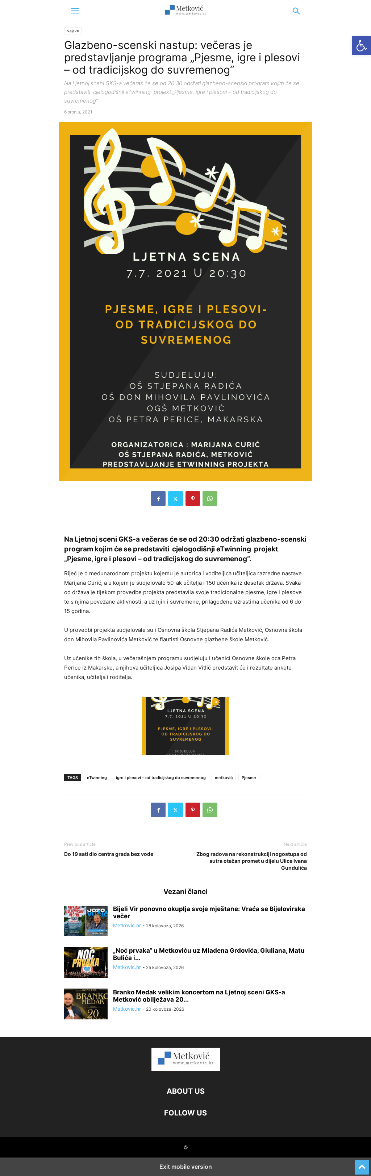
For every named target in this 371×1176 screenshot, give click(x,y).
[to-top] (362, 1164)
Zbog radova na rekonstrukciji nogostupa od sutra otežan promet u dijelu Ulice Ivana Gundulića (251, 861)
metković (224, 777)
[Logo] (185, 1069)
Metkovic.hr (127, 925)
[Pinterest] (193, 498)
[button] (75, 11)
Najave (73, 31)
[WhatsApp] (210, 498)
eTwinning (97, 777)
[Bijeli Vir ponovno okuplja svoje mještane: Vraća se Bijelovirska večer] (86, 921)
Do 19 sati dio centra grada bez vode (108, 854)
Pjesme (249, 777)
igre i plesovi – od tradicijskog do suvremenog (161, 777)
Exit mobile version (185, 1166)
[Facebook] (158, 498)
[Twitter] (175, 498)
